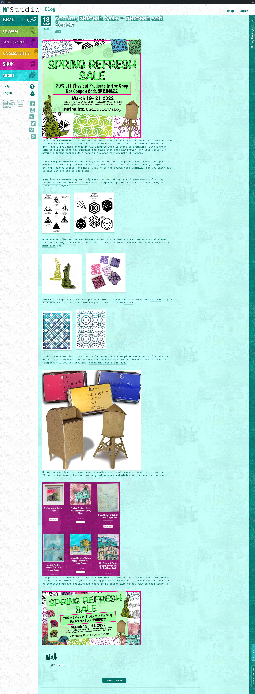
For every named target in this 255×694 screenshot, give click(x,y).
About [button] (8, 75)
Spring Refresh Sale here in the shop (82, 153)
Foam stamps (50, 239)
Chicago (155, 299)
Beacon (128, 302)
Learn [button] (10, 31)
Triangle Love (51, 182)
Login (243, 11)
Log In (8, 2)
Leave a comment (114, 680)
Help (230, 11)
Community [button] (16, 53)
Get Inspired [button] (14, 42)
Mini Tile (49, 245)
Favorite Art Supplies (116, 356)
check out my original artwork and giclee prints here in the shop (118, 475)
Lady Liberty (67, 242)
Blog (50, 9)
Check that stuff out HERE (107, 362)
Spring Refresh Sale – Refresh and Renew (109, 22)
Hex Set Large (78, 182)
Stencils (48, 299)
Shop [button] (8, 64)
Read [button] (8, 20)
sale (58, 32)
